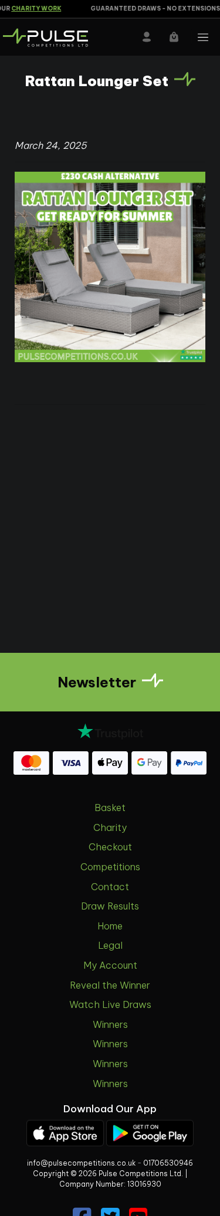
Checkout (110, 847)
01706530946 (168, 1163)
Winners (110, 1024)
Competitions (110, 867)
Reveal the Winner (110, 985)
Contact (110, 887)
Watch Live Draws (110, 1004)
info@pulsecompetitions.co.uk (81, 1163)
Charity (110, 827)
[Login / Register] (147, 37)
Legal (110, 945)
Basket (110, 807)
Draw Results (110, 906)
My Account (110, 965)
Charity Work (31, 8)
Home (110, 926)
